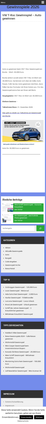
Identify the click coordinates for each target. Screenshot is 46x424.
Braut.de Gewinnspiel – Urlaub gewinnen (21, 305)
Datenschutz (23, 421)
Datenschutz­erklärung (14, 402)
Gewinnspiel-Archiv (12, 265)
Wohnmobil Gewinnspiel (14, 342)
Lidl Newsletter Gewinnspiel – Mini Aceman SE (23, 371)
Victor (20, 209)
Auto (7, 255)
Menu (3, 2)
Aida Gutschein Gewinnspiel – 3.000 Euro (21, 294)
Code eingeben (11, 262)
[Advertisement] (23, 42)
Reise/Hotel (10, 268)
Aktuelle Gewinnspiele (13, 251)
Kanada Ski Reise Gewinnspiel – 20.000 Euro (22, 352)
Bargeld (8, 258)
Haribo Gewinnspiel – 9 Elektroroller (19, 298)
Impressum (9, 406)
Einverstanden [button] (26, 417)
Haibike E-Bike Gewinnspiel (15, 333)
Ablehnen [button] (39, 417)
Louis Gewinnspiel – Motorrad (17, 291)
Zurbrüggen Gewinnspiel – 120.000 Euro (21, 287)
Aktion (7, 248)
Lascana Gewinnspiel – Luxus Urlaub (19, 301)
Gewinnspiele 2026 (23, 7)
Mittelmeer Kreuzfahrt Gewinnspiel (19, 314)
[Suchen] (40, 228)
